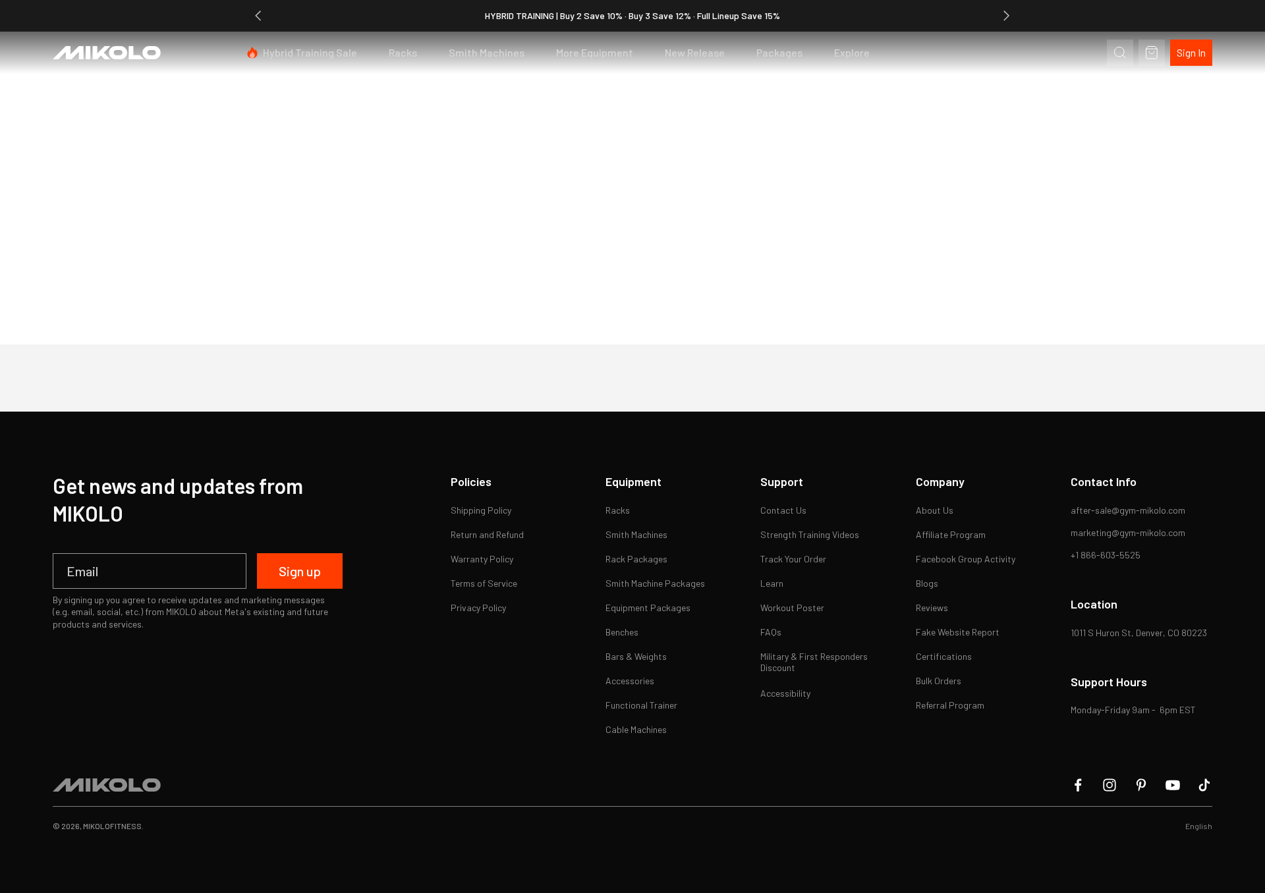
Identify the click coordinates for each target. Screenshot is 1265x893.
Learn (771, 583)
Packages (779, 52)
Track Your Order (793, 558)
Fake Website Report (957, 631)
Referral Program (950, 705)
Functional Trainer (641, 705)
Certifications (944, 656)
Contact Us (783, 510)
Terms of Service (484, 583)
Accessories (629, 680)
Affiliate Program (951, 534)
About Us (934, 510)
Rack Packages (636, 558)
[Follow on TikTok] (1204, 785)
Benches (621, 631)
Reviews (932, 607)
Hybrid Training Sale (310, 52)
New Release (695, 52)
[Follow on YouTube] (1173, 785)
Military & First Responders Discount (815, 662)
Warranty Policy (482, 558)
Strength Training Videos (809, 534)
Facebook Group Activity (965, 558)
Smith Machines (486, 52)
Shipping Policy (481, 510)
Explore (852, 52)
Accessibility (785, 693)
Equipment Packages (647, 607)
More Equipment (594, 52)
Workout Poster (792, 607)
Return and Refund (487, 534)
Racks (403, 52)
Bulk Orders (938, 680)
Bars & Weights (636, 656)
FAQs (770, 631)
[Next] (1006, 16)
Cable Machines (636, 729)
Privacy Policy (478, 607)
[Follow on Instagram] (1109, 785)
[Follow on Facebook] (1078, 785)
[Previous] (258, 16)
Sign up (300, 571)
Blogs (927, 583)
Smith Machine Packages (655, 583)
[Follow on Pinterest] (1141, 785)
